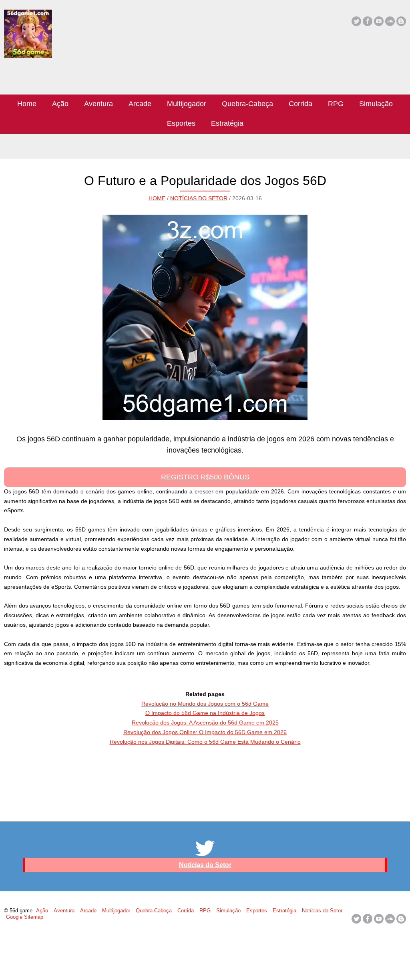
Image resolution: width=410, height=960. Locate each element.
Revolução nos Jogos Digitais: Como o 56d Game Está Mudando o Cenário (205, 742)
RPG (336, 104)
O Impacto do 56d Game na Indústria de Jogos (205, 713)
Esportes (181, 123)
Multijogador (186, 104)
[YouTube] (379, 21)
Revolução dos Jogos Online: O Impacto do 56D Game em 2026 (205, 732)
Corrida (300, 104)
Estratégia (227, 123)
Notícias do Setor (198, 198)
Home (26, 104)
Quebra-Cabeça (247, 104)
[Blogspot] (401, 21)
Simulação (376, 104)
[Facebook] (367, 21)
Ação (60, 104)
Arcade (140, 104)
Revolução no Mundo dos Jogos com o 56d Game (205, 703)
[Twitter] (356, 21)
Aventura (98, 104)
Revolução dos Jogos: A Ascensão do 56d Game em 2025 (205, 722)
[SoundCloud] (390, 21)
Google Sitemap (24, 917)
